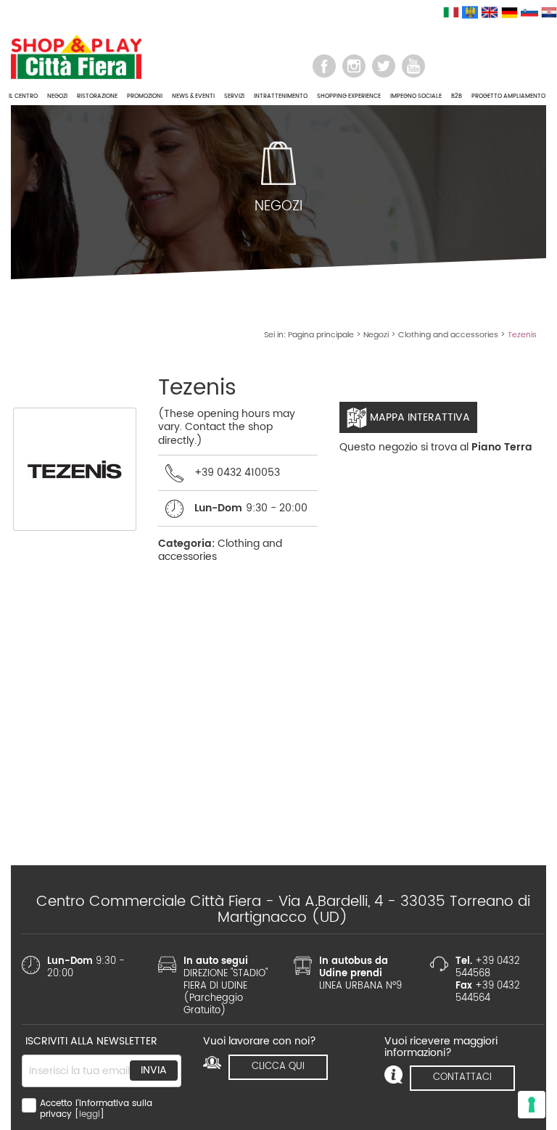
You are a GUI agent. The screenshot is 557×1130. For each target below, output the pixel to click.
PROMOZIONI (144, 96)
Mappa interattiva (418, 417)
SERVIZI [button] (234, 96)
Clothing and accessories (448, 335)
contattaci (462, 1077)
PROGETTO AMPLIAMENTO (508, 96)
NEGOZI (57, 96)
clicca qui (278, 1066)
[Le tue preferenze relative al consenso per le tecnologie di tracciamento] (531, 1104)
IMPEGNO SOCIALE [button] (416, 96)
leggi (89, 1114)
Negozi (376, 335)
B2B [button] (456, 96)
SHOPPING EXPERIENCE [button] (349, 96)
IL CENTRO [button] (23, 96)
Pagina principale (321, 335)
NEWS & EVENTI (193, 96)
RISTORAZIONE (97, 96)
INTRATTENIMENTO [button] (281, 96)
